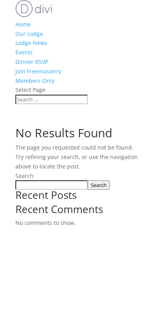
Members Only (34, 80)
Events (24, 52)
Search (24, 176)
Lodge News (31, 43)
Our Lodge (29, 33)
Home (23, 24)
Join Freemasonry (38, 71)
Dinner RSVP (31, 61)
